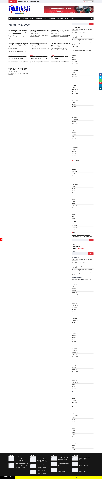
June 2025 (74, 80)
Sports (45, 18)
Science (73, 197)
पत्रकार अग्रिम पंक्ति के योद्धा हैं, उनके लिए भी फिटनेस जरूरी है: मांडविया (38, 44)
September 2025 (75, 74)
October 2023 (74, 123)
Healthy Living (75, 184)
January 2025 (74, 91)
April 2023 (74, 136)
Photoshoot (75, 236)
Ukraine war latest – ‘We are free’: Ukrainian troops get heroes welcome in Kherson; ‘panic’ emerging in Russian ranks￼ (43, 458)
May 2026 (74, 59)
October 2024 (74, 98)
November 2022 (75, 147)
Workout (74, 216)
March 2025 (74, 87)
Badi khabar (17, 18)
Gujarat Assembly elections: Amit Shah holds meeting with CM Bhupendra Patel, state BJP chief (22, 464)
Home (10, 18)
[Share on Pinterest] (100, 83)
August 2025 (74, 76)
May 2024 (74, 108)
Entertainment (20, 1)
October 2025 (74, 72)
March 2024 (74, 112)
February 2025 (75, 89)
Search (73, 251)
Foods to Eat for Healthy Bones (63, 457)
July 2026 (74, 55)
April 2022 (74, 155)
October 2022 (74, 149)
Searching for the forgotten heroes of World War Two (42, 465)
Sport (84, 236)
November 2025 (75, 70)
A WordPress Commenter (77, 49)
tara (10, 35)
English (86, 1)
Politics (32, 18)
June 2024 (74, 106)
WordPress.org (75, 229)
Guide (34, 1)
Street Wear (74, 205)
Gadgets (31, 1)
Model (73, 188)
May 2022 (74, 153)
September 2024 (75, 100)
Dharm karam (52, 18)
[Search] (92, 18)
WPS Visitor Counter (80, 248)
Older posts (10, 77)
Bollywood (60, 18)
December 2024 (75, 93)
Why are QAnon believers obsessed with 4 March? (84, 463)
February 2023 (75, 140)
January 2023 (74, 142)
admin (17, 460)
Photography (74, 192)
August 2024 (74, 102)
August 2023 (74, 127)
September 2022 (75, 151)
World (73, 218)
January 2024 (74, 117)
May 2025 (74, 83)
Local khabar (25, 18)
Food (28, 1)
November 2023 (75, 121)
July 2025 (74, 78)
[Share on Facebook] (100, 74)
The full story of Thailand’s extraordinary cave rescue (41, 471)
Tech (73, 207)
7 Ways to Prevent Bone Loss (63, 463)
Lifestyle (73, 186)
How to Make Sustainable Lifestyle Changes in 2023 (62, 469)
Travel (73, 209)
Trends (73, 214)
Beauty (73, 164)
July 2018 (74, 157)
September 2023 (75, 125)
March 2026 (74, 61)
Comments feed (75, 227)
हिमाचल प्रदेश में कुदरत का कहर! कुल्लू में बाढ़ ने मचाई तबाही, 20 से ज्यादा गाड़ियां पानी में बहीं (39, 57)
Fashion (25, 1)
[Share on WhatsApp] (100, 80)
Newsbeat (74, 190)
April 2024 (74, 110)
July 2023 (74, 130)
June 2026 (74, 57)
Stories (73, 203)
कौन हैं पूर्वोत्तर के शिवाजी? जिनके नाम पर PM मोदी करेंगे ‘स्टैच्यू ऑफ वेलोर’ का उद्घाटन (21, 458)
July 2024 (74, 104)
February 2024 (75, 115)
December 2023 (75, 119)
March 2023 (74, 138)
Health (37, 1)
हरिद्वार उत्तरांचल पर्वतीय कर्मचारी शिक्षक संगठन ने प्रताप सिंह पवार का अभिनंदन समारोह (17, 57)
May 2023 (74, 134)
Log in (73, 223)
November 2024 (75, 95)
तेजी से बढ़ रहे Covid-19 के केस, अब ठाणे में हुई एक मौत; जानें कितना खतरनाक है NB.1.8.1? (17, 69)
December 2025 (75, 68)
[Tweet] (100, 77)
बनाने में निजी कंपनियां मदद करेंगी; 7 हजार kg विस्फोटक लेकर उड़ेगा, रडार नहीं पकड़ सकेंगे (60, 31)
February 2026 (75, 63)
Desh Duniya (39, 18)
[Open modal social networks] (100, 88)
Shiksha (72, 18)
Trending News (75, 212)
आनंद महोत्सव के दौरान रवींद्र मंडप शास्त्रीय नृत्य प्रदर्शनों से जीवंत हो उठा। (60, 44)
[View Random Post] (82, 1)
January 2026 (74, 65)
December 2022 (75, 145)
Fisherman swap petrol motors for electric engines (84, 469)
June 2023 (74, 132)
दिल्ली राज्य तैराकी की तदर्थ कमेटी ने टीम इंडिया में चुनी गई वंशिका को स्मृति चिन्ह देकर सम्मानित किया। (18, 45)
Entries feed (74, 225)
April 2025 (74, 85)
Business (67, 18)
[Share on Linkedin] (100, 85)
